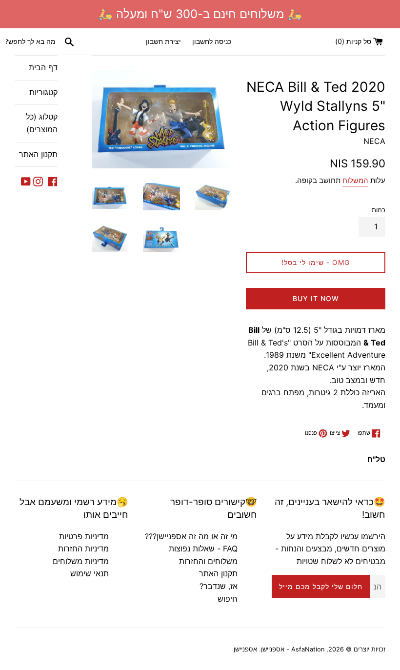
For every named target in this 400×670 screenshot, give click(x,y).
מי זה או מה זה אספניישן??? (191, 536)
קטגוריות (43, 92)
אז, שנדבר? (219, 586)
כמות (378, 210)
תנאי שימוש (89, 573)
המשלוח (355, 180)
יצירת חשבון (163, 41)
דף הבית (43, 67)
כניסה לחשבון (211, 41)
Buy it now (316, 298)
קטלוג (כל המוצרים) (42, 123)
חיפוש (228, 599)
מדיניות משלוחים (81, 561)
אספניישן (245, 649)
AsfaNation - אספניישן (292, 649)
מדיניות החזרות (83, 548)
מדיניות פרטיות (84, 536)
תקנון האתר (38, 154)
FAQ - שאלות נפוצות (203, 548)
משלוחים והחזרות (208, 561)
